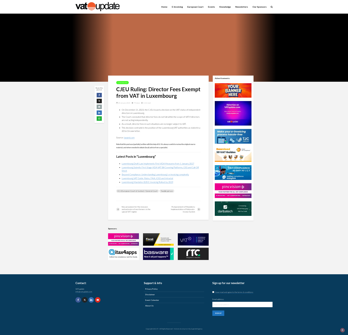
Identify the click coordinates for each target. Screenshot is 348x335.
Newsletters (241, 6)
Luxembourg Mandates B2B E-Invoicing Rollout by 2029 (147, 182)
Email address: (218, 299)
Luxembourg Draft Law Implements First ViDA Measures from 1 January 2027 (158, 163)
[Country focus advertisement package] (233, 90)
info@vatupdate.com (83, 291)
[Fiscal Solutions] (158, 239)
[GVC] (233, 154)
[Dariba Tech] (233, 208)
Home (164, 6)
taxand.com (129, 137)
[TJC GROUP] (233, 136)
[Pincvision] (233, 190)
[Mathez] (233, 172)
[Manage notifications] (342, 330)
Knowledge (225, 6)
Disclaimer (150, 294)
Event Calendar (152, 300)
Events (211, 6)
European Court (195, 6)
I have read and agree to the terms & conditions (234, 292)
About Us (149, 305)
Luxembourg (122, 82)
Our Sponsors (259, 6)
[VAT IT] (193, 239)
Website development (181, 329)
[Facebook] (78, 300)
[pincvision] (123, 239)
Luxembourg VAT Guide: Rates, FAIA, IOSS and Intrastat (147, 178)
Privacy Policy (151, 289)
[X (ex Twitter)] (84, 300)
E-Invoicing (177, 6)
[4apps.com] (123, 254)
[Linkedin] (91, 300)
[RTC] (193, 254)
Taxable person (167, 191)
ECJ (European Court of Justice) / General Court (138, 191)
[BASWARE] (158, 254)
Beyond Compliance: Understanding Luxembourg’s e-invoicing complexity (155, 174)
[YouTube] (97, 300)
